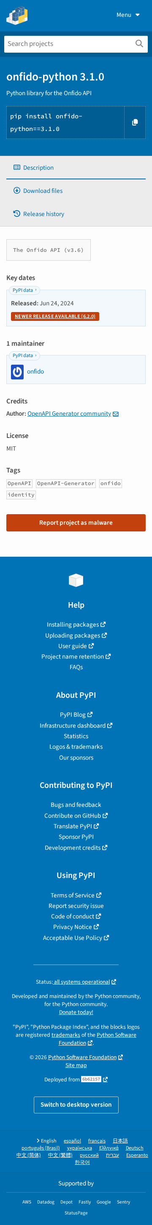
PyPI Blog (73, 714)
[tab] (76, 167)
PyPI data (23, 290)
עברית (112, 1155)
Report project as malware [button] (76, 522)
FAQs (76, 667)
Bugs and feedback (76, 804)
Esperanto (137, 1155)
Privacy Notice (72, 926)
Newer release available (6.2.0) (55, 316)
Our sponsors (76, 757)
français (97, 1141)
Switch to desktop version (76, 1104)
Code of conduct (72, 916)
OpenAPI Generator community (69, 413)
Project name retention (72, 656)
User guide (72, 646)
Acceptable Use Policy (72, 937)
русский (89, 1155)
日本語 (120, 1141)
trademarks (66, 1035)
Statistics (76, 736)
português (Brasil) (41, 1148)
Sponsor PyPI (76, 836)
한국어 (82, 1162)
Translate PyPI (73, 826)
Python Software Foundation (98, 1039)
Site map (76, 1065)
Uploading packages (72, 635)
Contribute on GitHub (72, 815)
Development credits (72, 847)
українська (79, 1148)
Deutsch (135, 1148)
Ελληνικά (109, 1148)
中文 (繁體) (60, 1155)
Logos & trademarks (76, 746)
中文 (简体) (28, 1155)
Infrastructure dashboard (73, 725)
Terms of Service (73, 895)
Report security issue (76, 905)
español (72, 1141)
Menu (124, 14)
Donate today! (76, 1012)
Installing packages (73, 624)
